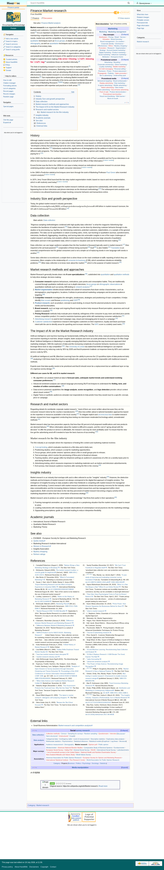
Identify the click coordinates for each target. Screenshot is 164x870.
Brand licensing (116, 39)
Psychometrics (67, 741)
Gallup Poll (68, 750)
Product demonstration (118, 92)
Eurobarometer (119, 747)
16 (119, 240)
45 (115, 497)
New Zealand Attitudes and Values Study (60, 755)
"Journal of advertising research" (98, 632)
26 (86, 274)
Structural (122, 741)
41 (39, 419)
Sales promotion (121, 73)
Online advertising (103, 90)
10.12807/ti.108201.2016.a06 (98, 582)
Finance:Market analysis (51, 23)
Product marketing (118, 52)
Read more (103, 786)
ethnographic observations (109, 284)
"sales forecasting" (93, 659)
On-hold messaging (106, 69)
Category (57, 763)
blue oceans (46, 300)
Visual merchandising (107, 96)
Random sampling (90, 733)
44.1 (91, 694)
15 (66, 227)
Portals (13, 28)
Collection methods (53, 733)
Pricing (110, 37)
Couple (72, 736)
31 (123, 316)
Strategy (102, 50)
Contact (53, 867)
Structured (121, 733)
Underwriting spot (119, 75)
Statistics (103, 763)
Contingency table (65, 739)
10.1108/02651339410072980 (61, 589)
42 (97, 432)
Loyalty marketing (105, 66)
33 (123, 324)
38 (63, 386)
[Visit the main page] (13, 17)
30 (51, 310)
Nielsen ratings (39, 554)
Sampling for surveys (75, 733)
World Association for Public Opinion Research (103, 760)
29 (78, 300)
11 (51, 148)
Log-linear (114, 741)
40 (77, 411)
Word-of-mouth (112, 98)
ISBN (70, 572)
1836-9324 (119, 582)
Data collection (49, 220)
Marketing (112, 28)
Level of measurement (81, 739)
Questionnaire (103, 733)
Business (71, 763)
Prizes (109, 71)
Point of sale (104, 92)
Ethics (111, 46)
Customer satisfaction (43, 322)
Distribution (103, 37)
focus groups (60, 41)
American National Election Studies (70, 747)
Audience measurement (54, 744)
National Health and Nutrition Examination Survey (98, 752)
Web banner (120, 96)
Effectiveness (102, 46)
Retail (117, 37)
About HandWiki (21, 867)
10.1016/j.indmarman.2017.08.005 (100, 714)
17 (124, 244)
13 (99, 189)
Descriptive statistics (98, 739)
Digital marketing (105, 52)
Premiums (102, 71)
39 (51, 391)
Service (122, 37)
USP (75, 300)
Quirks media (38, 541)
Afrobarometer (51, 747)
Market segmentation (44, 290)
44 (108, 477)
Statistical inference (81, 741)
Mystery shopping (120, 46)
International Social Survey (106, 750)
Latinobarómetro (123, 750)
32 (116, 318)
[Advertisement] (13, 168)
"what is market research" (96, 611)
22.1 (91, 574)
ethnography (35, 43)
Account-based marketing (116, 50)
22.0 (88, 574)
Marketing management (117, 32)
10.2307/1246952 (43, 601)
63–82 (105, 693)
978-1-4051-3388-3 (121, 693)
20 (95, 247)
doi (49, 589)
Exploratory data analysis (115, 739)
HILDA (93, 750)
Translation (115, 248)
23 (39, 262)
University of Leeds (76, 347)
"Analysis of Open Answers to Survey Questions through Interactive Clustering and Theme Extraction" (57, 668)
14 (67, 208)
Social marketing (104, 54)
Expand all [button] (7, 122)
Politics (78, 763)
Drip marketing (119, 83)
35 (31, 358)
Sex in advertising (106, 75)
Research (111, 48)
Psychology (86, 763)
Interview (113, 733)
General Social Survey (81, 750)
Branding (117, 62)
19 (89, 247)
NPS (97, 324)
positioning (65, 300)
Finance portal (13, 7)
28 (43, 294)
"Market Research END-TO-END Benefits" (51, 611)
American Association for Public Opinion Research (63, 758)
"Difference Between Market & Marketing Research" (54, 625)
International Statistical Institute (57, 760)
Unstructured (63, 736)
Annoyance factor (117, 57)
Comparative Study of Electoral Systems (98, 747)
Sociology (95, 763)
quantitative (54, 43)
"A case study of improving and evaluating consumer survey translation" (106, 577)
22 (38, 252)
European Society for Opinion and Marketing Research (102, 758)
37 (54, 380)
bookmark (125, 12)
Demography (69, 744)
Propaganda (102, 73)
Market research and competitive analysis (74, 725)
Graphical (105, 741)
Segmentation (121, 48)
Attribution (105, 57)
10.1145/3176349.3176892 (66, 676)
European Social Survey (54, 750)
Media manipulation (80, 767)
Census (63, 733)
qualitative (34, 41)
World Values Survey (83, 755)
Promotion (102, 48)
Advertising (108, 62)
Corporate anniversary (106, 64)
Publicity (111, 73)
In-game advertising (105, 85)
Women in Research (41, 546)
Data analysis (39, 740)
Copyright (44, 867)
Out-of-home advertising (119, 90)
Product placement (119, 71)
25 (120, 262)
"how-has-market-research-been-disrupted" (51, 654)
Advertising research (43, 319)
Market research (42, 805)
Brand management (107, 41)
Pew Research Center (77, 760)
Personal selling (119, 69)
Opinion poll (93, 744)
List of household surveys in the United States (63, 752)
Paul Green (110, 172)
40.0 (88, 668)
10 (79, 85)
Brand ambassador (120, 81)
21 (109, 247)
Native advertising (107, 87)
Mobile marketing (119, 66)
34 (63, 346)
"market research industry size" (47, 657)
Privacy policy (7, 867)
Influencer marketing (119, 54)
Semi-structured (51, 736)
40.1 (91, 668)
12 (42, 153)
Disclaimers (34, 867)
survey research (83, 730)
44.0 (88, 694)
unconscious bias (105, 415)
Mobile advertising (120, 85)
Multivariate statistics (53, 741)
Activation (106, 39)
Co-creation (120, 41)
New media (119, 87)
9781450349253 (45, 678)
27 (91, 286)
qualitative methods (121, 274)
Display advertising (106, 83)
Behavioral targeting (105, 81)
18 (57, 247)
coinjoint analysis (82, 287)
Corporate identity (107, 44)
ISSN (113, 582)
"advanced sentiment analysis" (97, 661)
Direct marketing (121, 64)
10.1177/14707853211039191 (98, 702)
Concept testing (41, 447)
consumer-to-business (76, 260)
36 (53, 368)
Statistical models (95, 741)
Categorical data (52, 739)
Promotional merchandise (112, 94)
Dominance (119, 44)
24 (85, 262)
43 (100, 465)
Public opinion (103, 744)
